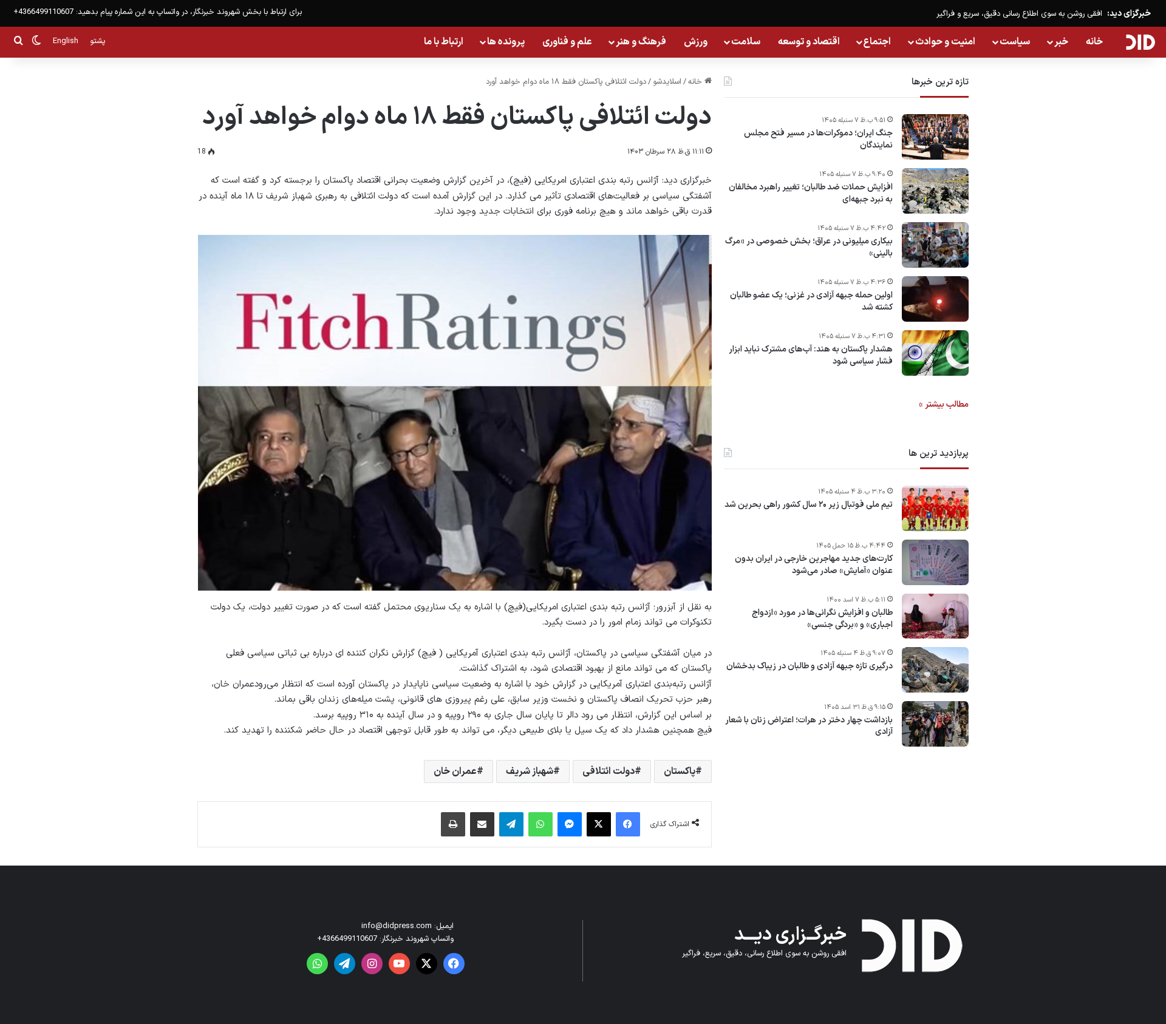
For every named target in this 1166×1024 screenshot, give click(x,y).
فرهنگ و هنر (641, 42)
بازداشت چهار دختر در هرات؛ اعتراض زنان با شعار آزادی (809, 726)
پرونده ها (506, 42)
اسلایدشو (667, 82)
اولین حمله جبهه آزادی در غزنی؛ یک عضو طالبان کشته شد (811, 301)
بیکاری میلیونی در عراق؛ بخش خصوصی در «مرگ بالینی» (809, 247)
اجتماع (877, 42)
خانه (1094, 42)
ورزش (695, 42)
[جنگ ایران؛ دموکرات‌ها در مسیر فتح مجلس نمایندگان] (935, 137)
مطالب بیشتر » (944, 404)
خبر (1061, 42)
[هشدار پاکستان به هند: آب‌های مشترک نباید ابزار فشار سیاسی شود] (935, 353)
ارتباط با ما (443, 42)
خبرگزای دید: (1129, 13)
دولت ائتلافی (608, 771)
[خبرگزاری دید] (1140, 42)
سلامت (745, 42)
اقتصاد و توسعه (809, 42)
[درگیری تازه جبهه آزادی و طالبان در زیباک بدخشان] (935, 670)
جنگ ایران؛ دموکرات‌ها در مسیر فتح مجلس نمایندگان (818, 139)
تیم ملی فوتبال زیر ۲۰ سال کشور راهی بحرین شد (808, 505)
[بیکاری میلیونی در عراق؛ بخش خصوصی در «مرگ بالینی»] (935, 245)
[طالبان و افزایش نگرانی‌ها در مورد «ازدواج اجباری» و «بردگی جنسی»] (935, 616)
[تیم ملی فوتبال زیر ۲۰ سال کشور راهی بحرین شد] (935, 508)
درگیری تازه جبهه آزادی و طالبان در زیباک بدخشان (809, 666)
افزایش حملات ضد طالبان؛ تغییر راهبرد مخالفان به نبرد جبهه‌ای (811, 193)
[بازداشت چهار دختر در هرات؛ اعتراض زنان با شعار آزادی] (935, 724)
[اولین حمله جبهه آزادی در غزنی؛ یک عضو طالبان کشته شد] (935, 299)
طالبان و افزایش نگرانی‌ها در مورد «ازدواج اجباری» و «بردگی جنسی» (822, 619)
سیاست (1015, 42)
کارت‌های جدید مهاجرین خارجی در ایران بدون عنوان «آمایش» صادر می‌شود (814, 565)
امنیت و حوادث (945, 42)
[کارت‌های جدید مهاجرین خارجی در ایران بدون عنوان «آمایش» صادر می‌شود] (935, 562)
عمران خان (455, 771)
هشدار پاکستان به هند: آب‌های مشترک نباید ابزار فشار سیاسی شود (811, 355)
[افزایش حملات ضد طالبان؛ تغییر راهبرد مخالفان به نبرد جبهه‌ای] (935, 191)
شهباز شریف (529, 771)
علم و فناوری (567, 42)
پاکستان (679, 771)
